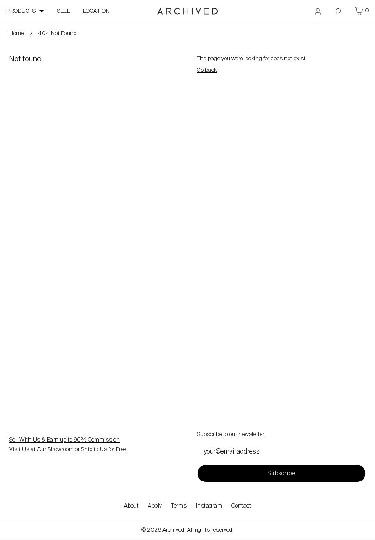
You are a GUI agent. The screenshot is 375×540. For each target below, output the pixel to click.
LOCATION (96, 11)
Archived (173, 530)
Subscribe (281, 473)
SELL (63, 11)
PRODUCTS (21, 11)
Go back (207, 70)
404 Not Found (57, 33)
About (131, 505)
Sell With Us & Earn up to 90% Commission (64, 439)
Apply (155, 505)
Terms (179, 505)
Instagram (209, 505)
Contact (241, 505)
